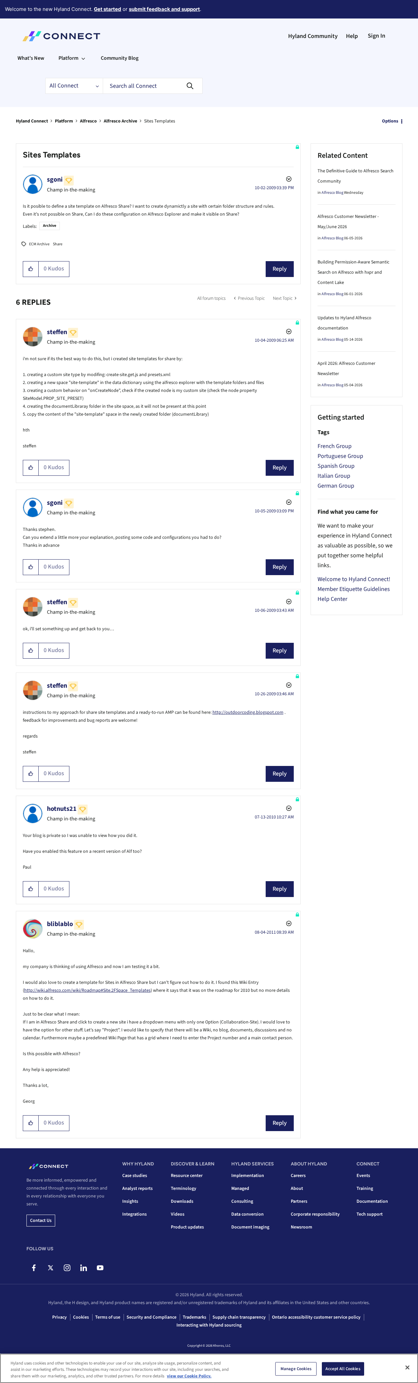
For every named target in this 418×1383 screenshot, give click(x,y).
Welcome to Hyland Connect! (354, 579)
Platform (64, 121)
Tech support (370, 1214)
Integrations (134, 1214)
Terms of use (107, 1317)
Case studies (134, 1175)
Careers (298, 1175)
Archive (49, 225)
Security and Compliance (151, 1317)
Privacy (59, 1317)
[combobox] (153, 86)
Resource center (187, 1175)
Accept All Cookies (342, 1368)
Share (57, 244)
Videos (177, 1214)
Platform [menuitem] (68, 58)
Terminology (183, 1188)
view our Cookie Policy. (189, 1376)
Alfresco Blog (332, 192)
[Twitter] (50, 1268)
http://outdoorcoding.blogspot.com (248, 712)
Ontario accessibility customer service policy (316, 1317)
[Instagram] (66, 1268)
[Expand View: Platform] (83, 58)
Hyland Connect (32, 121)
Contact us (41, 1220)
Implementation (247, 1175)
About (297, 1188)
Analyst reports (137, 1188)
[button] (31, 269)
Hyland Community (313, 36)
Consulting (242, 1201)
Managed (240, 1188)
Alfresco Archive (120, 121)
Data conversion (247, 1214)
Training (365, 1188)
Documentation (372, 1201)
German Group (336, 486)
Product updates (187, 1227)
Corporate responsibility (315, 1214)
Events (363, 1175)
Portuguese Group (340, 456)
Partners (299, 1201)
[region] (209, 1368)
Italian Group (334, 476)
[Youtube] (100, 1268)
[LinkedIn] (83, 1268)
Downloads (182, 1201)
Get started (107, 9)
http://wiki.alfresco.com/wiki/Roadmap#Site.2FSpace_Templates (87, 990)
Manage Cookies (296, 1368)
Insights (130, 1201)
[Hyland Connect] (61, 36)
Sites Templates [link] (159, 121)
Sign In (376, 36)
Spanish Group (336, 466)
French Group (335, 446)
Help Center (332, 599)
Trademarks (194, 1317)
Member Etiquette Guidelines (354, 589)
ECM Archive (39, 244)
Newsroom (301, 1227)
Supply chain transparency (239, 1317)
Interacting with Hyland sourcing (209, 1325)
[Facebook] (33, 1268)
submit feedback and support (164, 9)
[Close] (407, 1367)
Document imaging (250, 1227)
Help (352, 36)
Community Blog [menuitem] (119, 58)
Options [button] (390, 121)
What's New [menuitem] (31, 58)
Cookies (81, 1317)
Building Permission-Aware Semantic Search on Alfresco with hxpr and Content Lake (353, 272)
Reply (280, 269)
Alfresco (88, 121)
